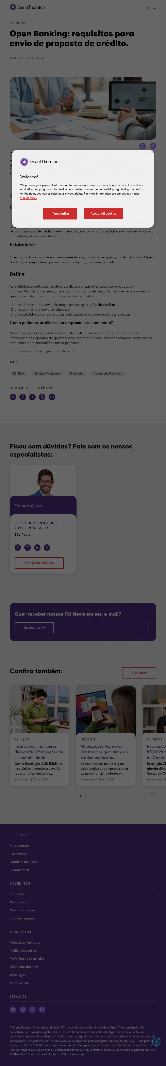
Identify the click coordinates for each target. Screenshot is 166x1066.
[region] (83, 189)
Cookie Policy (28, 198)
